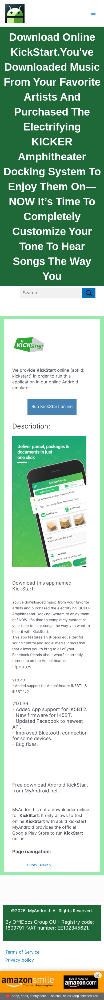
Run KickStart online (52, 406)
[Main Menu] (93, 13)
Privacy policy (19, 960)
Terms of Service (22, 952)
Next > (45, 865)
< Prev (31, 865)
